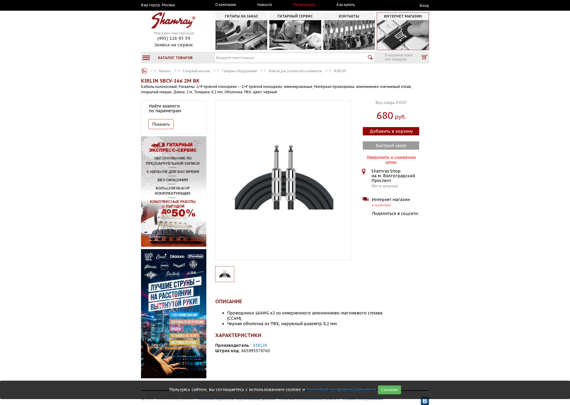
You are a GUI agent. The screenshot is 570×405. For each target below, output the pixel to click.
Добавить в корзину (391, 131)
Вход (424, 5)
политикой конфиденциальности (341, 389)
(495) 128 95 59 (173, 38)
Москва (168, 5)
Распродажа (304, 5)
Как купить (346, 5)
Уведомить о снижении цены (391, 159)
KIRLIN (260, 345)
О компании (225, 5)
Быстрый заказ (391, 145)
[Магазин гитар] (144, 71)
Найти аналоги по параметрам (165, 108)
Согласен (389, 389)
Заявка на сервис (173, 45)
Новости (264, 5)
